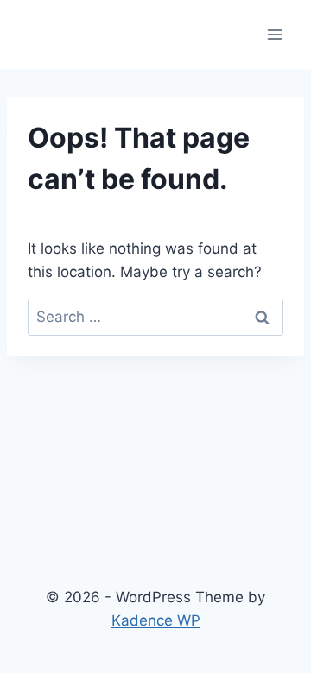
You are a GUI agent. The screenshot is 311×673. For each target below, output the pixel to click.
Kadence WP (155, 620)
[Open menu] (274, 34)
